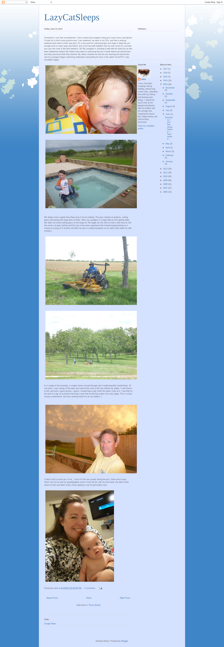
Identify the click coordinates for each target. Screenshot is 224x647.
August (169, 106)
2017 (165, 69)
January (169, 161)
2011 (165, 172)
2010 (165, 176)
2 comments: (90, 588)
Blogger (124, 641)
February (169, 155)
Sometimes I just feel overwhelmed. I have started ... (169, 128)
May (168, 143)
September (170, 100)
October (169, 94)
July (168, 110)
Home (88, 598)
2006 (165, 192)
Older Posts (125, 598)
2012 (165, 169)
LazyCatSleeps (71, 17)
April (168, 147)
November (170, 88)
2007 (165, 188)
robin (143, 79)
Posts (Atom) (94, 605)
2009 (165, 180)
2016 (165, 73)
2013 (165, 84)
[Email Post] (100, 588)
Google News (50, 623)
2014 (165, 80)
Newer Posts (52, 598)
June (168, 114)
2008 (165, 184)
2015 (165, 77)
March (169, 151)
